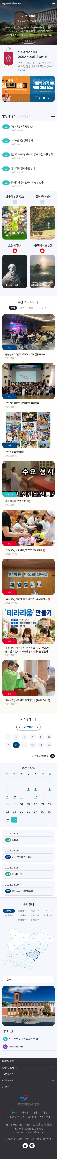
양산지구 (35, 915)
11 (41, 745)
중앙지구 (22, 910)
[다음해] (37, 727)
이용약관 (25, 1112)
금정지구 (9, 915)
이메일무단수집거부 (16, 1116)
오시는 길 (32, 1116)
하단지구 (35, 910)
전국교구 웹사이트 (9, 1067)
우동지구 (22, 915)
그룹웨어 (14, 1112)
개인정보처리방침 (39, 1112)
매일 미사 (28, 41)
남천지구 (9, 910)
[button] (39, 98)
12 (49, 745)
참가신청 (5, 1086)
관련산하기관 (7, 1074)
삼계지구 (48, 915)
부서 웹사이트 (8, 1061)
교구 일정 (25, 719)
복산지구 (22, 920)
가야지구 (48, 910)
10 (32, 745)
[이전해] (19, 727)
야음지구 (35, 920)
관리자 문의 (44, 1116)
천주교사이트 (7, 1080)
